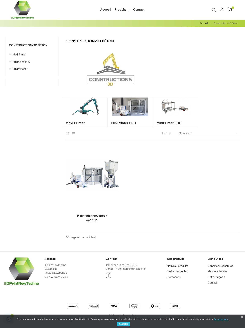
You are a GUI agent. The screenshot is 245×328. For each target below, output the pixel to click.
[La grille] (68, 133)
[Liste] (73, 133)
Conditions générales (220, 265)
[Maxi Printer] (85, 106)
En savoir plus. (221, 319)
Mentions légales (218, 271)
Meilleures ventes (177, 271)
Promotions (174, 277)
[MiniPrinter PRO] (130, 106)
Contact (212, 282)
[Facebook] (108, 275)
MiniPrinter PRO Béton (92, 216)
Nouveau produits (177, 265)
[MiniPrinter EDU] (175, 106)
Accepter (123, 324)
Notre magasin (216, 277)
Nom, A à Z (208, 133)
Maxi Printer (19, 54)
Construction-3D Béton (28, 45)
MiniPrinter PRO (21, 61)
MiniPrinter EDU (21, 68)
